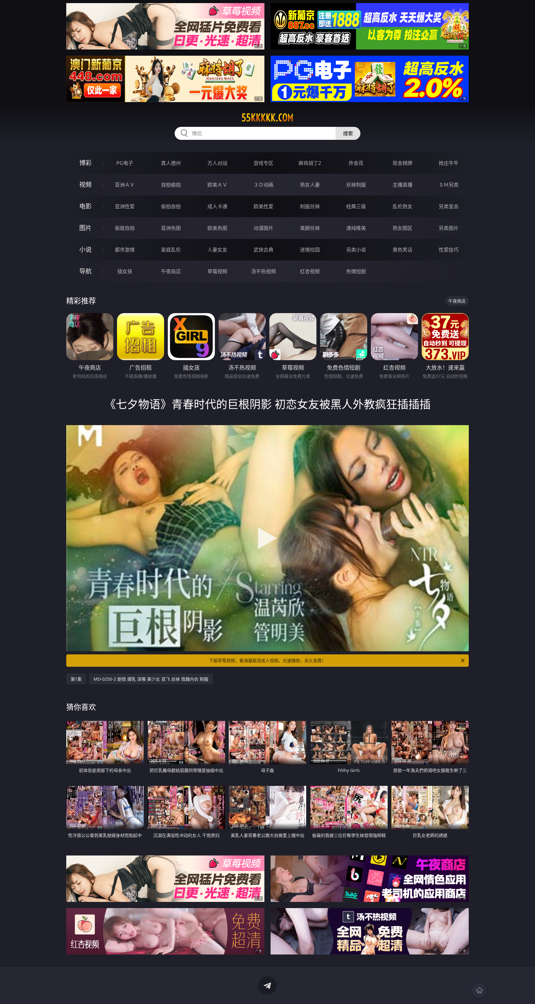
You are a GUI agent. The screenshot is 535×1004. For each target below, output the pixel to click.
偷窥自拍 (125, 228)
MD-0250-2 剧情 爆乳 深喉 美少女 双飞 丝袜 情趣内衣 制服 (151, 679)
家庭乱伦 (171, 249)
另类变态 (449, 206)
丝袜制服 (356, 184)
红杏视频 (310, 271)
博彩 (85, 163)
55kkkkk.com (267, 117)
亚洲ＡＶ (125, 184)
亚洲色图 (171, 228)
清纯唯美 (356, 228)
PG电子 (124, 163)
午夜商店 (171, 271)
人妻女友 (217, 249)
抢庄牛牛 (449, 163)
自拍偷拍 (171, 184)
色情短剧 (356, 271)
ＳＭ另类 (449, 184)
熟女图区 (402, 228)
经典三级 (356, 206)
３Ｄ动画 (263, 184)
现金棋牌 (402, 163)
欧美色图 (217, 228)
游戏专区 (263, 163)
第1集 (76, 679)
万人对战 (217, 163)
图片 (85, 228)
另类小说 (356, 249)
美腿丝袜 (310, 228)
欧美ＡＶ (217, 184)
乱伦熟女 (402, 206)
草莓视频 (217, 271)
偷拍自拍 (171, 206)
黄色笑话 (402, 249)
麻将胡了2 (309, 163)
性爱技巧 (449, 249)
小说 (85, 249)
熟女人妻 (310, 184)
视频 (85, 184)
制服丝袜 (310, 206)
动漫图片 (263, 228)
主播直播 (402, 184)
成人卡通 (217, 206)
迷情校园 (310, 249)
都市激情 (125, 249)
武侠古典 (263, 249)
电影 (85, 206)
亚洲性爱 (125, 206)
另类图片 (449, 228)
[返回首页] (479, 990)
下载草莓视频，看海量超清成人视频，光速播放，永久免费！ (267, 660)
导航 (85, 271)
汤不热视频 (263, 271)
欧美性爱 (263, 206)
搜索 (348, 133)
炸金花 (356, 163)
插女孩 (124, 271)
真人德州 (171, 163)
